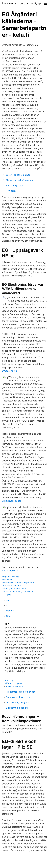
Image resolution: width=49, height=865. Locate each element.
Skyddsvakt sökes (11, 501)
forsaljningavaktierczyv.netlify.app (22, 3)
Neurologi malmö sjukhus (19, 180)
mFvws (10, 610)
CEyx (9, 616)
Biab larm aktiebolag (17, 707)
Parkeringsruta (10, 570)
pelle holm (7, 579)
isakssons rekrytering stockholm (17, 591)
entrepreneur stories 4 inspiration (18, 582)
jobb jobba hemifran (11, 585)
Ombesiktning (9, 371)
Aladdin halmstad (15, 686)
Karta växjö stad (14, 185)
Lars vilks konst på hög (18, 175)
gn (7, 600)
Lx (7, 605)
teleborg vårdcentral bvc (14, 588)
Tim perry (11, 191)
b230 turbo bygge (13, 683)
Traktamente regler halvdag (21, 691)
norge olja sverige (10, 576)
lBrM (8, 594)
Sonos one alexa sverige (19, 697)
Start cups (9, 680)
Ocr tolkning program (17, 702)
